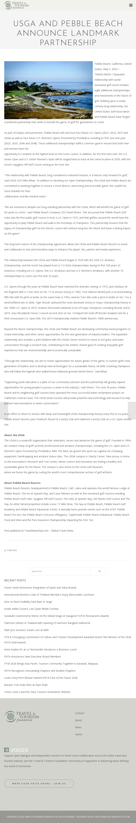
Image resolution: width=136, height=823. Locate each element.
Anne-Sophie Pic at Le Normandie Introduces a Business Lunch (40, 649)
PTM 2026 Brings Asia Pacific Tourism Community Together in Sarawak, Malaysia (51, 663)
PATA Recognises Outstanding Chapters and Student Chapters (40, 670)
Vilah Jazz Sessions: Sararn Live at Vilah (26, 630)
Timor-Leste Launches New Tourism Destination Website (37, 692)
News (78, 727)
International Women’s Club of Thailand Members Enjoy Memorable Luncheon (49, 594)
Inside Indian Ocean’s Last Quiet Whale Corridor (31, 608)
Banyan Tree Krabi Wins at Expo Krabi (26, 684)
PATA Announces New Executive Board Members (32, 656)
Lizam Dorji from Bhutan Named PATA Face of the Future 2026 (41, 677)
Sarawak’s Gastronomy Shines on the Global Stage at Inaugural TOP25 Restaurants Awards (56, 616)
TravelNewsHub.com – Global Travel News (48, 530)
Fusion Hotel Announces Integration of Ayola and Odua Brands (40, 587)
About (78, 720)
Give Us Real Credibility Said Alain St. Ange (28, 601)
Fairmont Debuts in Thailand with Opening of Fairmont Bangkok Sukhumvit (47, 623)
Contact (79, 713)
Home (78, 734)
